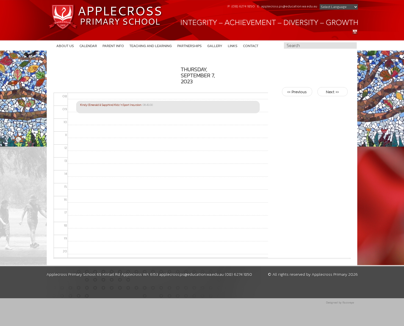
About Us (65, 45)
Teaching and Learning (150, 45)
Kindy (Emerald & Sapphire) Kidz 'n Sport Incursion (110, 105)
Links (232, 45)
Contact (250, 45)
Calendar (88, 45)
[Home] (105, 17)
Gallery (214, 45)
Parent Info (113, 45)
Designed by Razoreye (340, 302)
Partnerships (189, 45)
